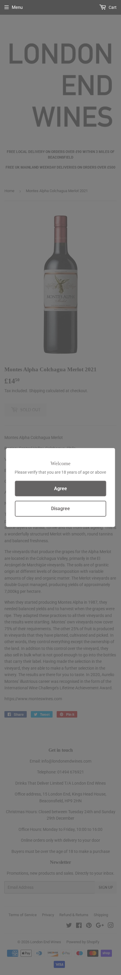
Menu (17, 7)
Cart (112, 7)
